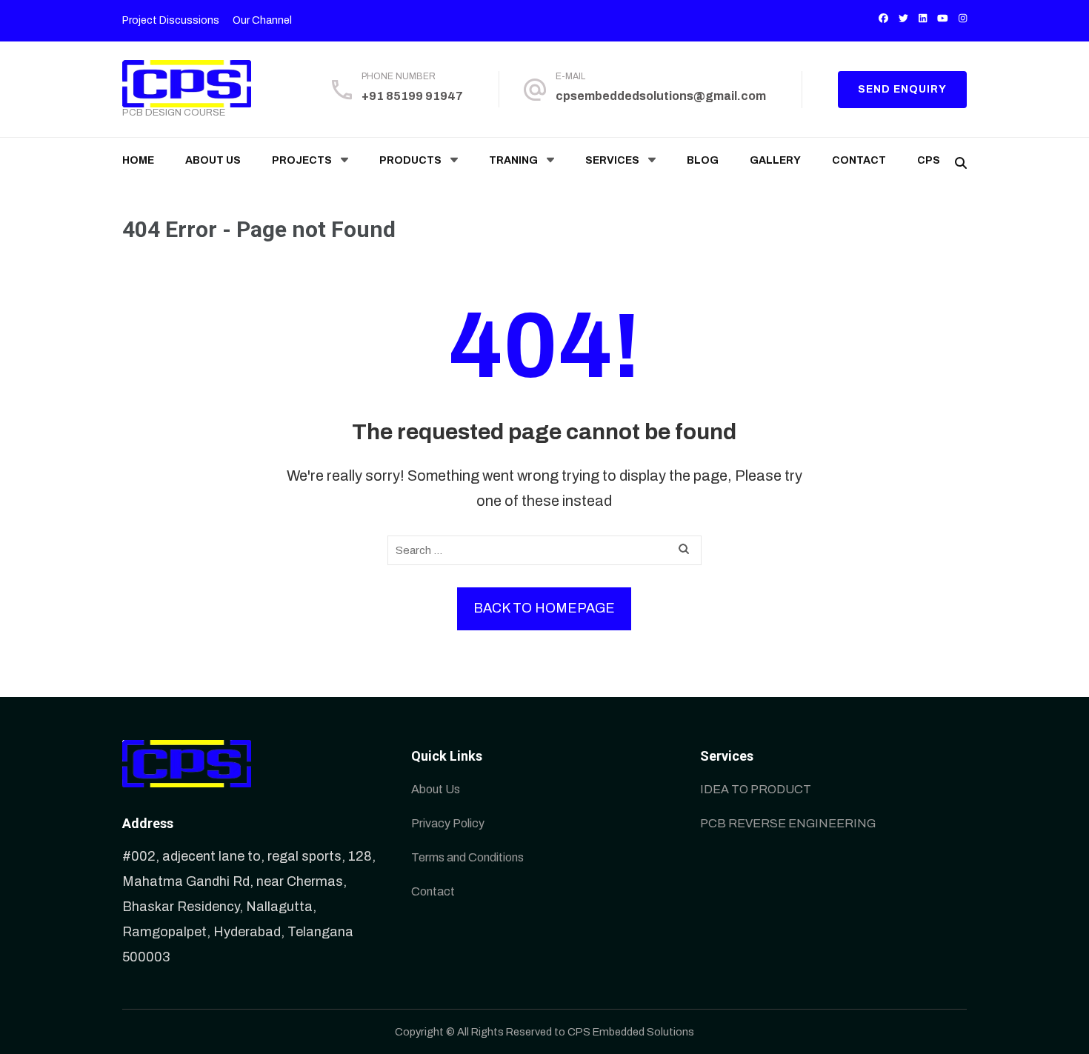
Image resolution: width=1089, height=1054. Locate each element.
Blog (703, 160)
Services (612, 160)
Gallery (775, 160)
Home (138, 160)
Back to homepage (544, 608)
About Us (213, 160)
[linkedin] (923, 18)
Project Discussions (170, 20)
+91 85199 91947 (412, 96)
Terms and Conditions (467, 857)
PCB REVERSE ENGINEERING (788, 823)
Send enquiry (902, 89)
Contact (859, 160)
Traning (513, 160)
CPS (928, 160)
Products (410, 160)
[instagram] (963, 18)
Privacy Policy (447, 823)
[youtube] (942, 18)
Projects (302, 160)
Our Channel (262, 20)
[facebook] (883, 18)
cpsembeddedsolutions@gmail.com (661, 96)
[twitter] (903, 18)
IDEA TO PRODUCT (755, 789)
